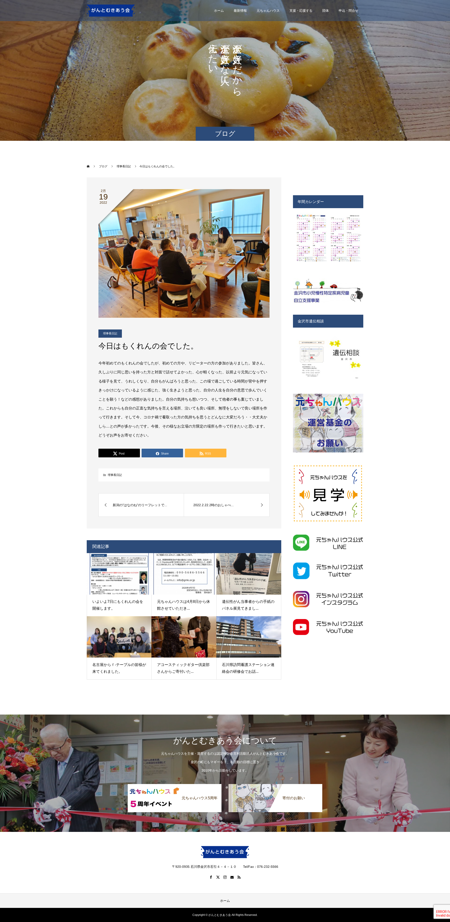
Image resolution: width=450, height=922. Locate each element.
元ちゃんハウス (268, 10)
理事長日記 (110, 333)
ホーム (219, 10)
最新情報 (240, 10)
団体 (325, 10)
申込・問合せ (348, 10)
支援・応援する (300, 10)
